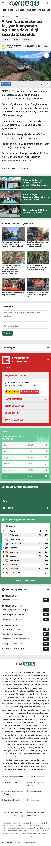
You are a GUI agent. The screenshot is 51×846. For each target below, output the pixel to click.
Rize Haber (7, 10)
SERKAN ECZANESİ (14, 406)
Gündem (31, 10)
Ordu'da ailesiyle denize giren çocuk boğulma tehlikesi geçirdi (37, 244)
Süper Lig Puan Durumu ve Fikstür (12, 792)
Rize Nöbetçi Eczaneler (14, 777)
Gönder (7, 333)
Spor (23, 816)
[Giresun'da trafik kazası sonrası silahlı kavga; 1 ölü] (38, 284)
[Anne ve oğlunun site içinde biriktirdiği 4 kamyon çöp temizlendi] (13, 234)
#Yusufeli (26, 40)
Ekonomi (20, 10)
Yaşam (15, 17)
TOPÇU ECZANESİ (14, 420)
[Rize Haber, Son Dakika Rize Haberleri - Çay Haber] (24, 3)
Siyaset (16, 816)
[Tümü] (48, 348)
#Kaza (16, 40)
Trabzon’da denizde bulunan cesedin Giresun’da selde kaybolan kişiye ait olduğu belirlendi (11, 269)
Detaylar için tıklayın (25, 580)
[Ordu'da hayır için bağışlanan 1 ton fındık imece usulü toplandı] (38, 257)
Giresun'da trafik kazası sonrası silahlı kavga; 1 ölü (37, 295)
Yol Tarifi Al (13, 391)
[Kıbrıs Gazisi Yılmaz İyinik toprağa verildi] (13, 284)
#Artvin (5, 40)
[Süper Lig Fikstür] (48, 590)
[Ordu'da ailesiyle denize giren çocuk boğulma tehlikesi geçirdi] (38, 234)
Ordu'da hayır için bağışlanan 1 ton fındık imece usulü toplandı (37, 267)
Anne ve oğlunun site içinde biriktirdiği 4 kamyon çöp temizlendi (12, 244)
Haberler (5, 17)
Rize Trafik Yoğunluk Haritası (36, 784)
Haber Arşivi (34, 800)
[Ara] (47, 3)
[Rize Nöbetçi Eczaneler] (48, 360)
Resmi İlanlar (32, 816)
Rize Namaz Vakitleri (13, 782)
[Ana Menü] (3, 3)
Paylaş (7, 84)
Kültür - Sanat (40, 813)
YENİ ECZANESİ (12, 413)
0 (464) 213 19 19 (31, 391)
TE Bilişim (16, 843)
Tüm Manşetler (35, 791)
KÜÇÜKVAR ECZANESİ (16, 376)
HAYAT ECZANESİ (13, 399)
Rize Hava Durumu (37, 777)
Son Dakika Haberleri (12, 800)
